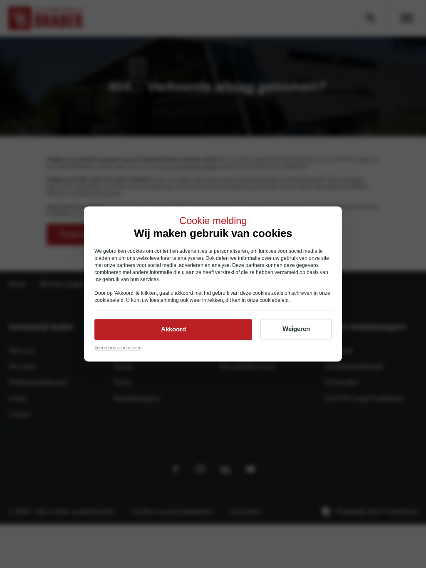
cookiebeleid (109, 300)
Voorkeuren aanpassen (117, 347)
